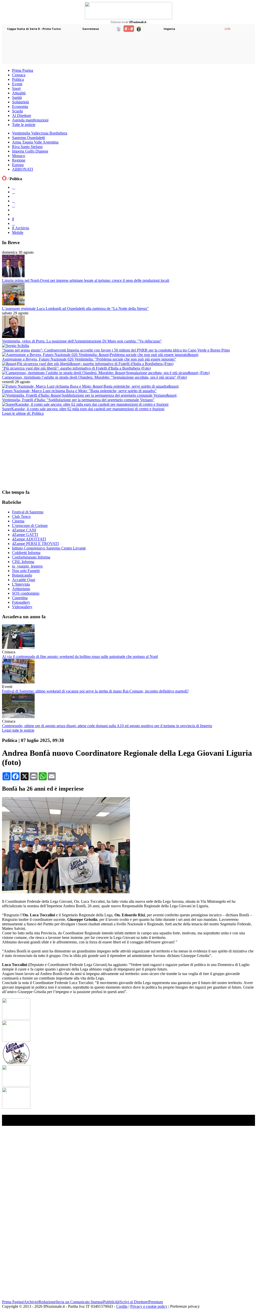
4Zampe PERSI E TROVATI (35, 543)
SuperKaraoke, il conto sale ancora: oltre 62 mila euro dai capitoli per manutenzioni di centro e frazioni (83, 409)
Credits (121, 1306)
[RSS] (13, 205)
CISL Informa (23, 562)
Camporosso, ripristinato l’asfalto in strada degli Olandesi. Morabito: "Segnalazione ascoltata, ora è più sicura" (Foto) (94, 377)
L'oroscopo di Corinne (30, 525)
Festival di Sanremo (27, 512)
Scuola (17, 111)
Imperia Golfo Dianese (30, 151)
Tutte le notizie (23, 124)
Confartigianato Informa (31, 557)
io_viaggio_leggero (27, 566)
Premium (156, 1302)
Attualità (19, 93)
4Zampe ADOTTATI (29, 539)
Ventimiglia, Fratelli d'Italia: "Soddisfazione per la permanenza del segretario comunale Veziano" (78, 400)
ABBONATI (22, 169)
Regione (18, 160)
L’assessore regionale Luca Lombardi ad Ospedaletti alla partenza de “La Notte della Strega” (75, 308)
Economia (20, 106)
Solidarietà (20, 102)
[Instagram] (13, 192)
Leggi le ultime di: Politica (23, 413)
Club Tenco (21, 516)
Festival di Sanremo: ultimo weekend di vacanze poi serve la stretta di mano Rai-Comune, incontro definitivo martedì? (95, 691)
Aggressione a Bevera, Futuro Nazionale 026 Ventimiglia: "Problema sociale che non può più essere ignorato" (89, 359)
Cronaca (18, 75)
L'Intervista (21, 584)
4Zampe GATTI (25, 534)
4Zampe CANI (24, 530)
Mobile (17, 232)
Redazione (47, 1302)
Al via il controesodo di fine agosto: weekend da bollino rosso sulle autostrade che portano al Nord (80, 656)
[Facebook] (13, 187)
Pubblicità (111, 1302)
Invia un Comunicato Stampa (79, 1302)
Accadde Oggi (23, 580)
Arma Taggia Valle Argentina (35, 142)
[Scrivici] (13, 223)
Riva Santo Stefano (27, 147)
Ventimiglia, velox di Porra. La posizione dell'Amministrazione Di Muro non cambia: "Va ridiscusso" (82, 341)
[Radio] (13, 219)
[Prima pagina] (4, 179)
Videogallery (22, 607)
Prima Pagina (22, 70)
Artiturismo (21, 589)
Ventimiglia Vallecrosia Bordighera (39, 133)
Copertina (20, 598)
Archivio (21, 228)
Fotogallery (21, 602)
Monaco (18, 156)
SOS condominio (25, 593)
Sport (16, 88)
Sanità (17, 97)
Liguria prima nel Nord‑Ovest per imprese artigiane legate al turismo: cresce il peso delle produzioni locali (85, 280)
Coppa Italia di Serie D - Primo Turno (34, 29)
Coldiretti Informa (26, 552)
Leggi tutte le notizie (18, 730)
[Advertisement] (39, 452)
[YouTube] (13, 201)
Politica (18, 79)
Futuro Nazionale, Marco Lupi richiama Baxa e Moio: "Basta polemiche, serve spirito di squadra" (79, 391)
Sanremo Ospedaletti (28, 137)
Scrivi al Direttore (134, 1302)
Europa (18, 165)
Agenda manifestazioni (30, 120)
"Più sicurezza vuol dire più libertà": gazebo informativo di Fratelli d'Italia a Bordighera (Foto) (76, 368)
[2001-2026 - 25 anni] (128, 10)
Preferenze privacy (185, 1306)
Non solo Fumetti (26, 571)
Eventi (17, 84)
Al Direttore (21, 115)
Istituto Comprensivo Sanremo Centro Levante (49, 548)
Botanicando (22, 575)
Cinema (18, 521)
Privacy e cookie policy (148, 1306)
